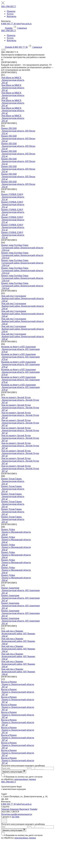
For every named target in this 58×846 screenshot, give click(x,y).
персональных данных (25, 779)
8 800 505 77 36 (8, 23)
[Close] (4, 820)
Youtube (33, 809)
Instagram (14, 809)
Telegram (5, 809)
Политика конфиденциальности (16, 814)
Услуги (10, 14)
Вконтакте (24, 809)
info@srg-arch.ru (24, 23)
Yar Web (15, 817)
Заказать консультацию (12, 772)
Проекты (11, 11)
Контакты (11, 16)
